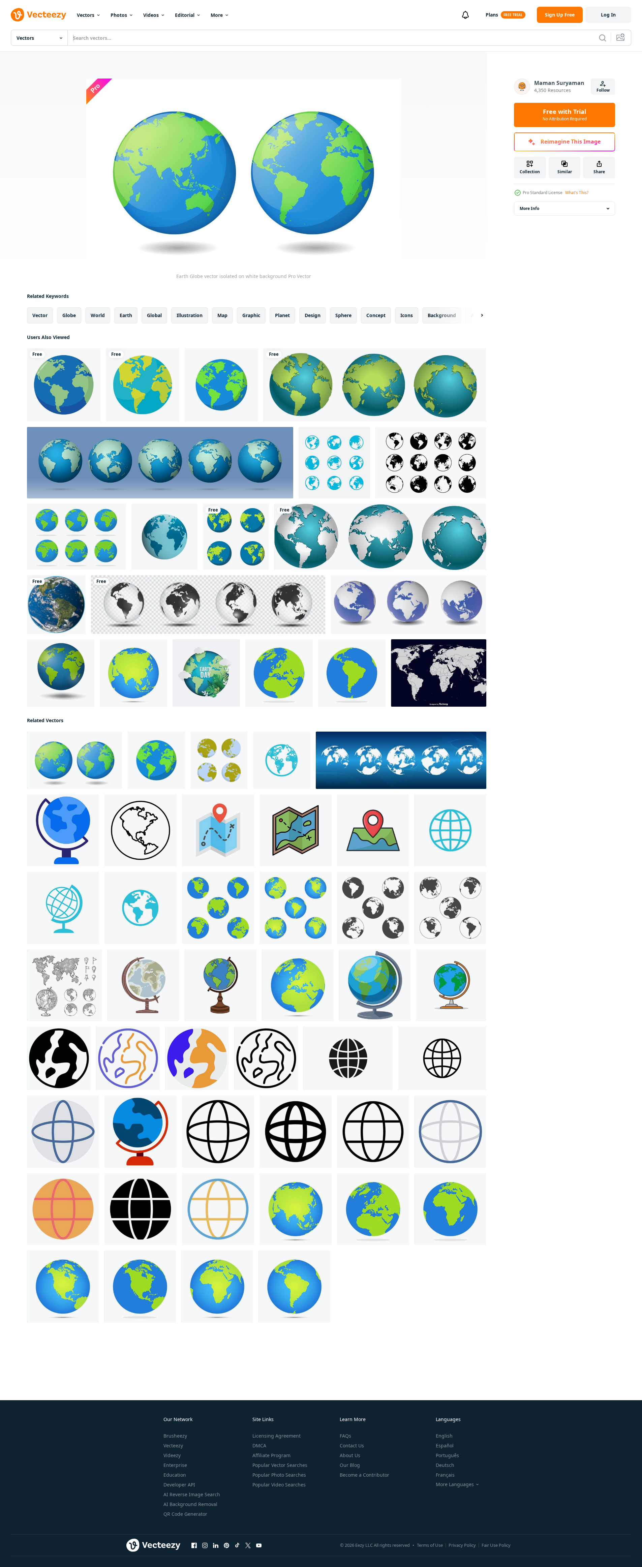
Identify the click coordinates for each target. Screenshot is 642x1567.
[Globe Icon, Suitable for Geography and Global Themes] (140, 830)
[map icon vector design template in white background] (218, 830)
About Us (350, 1455)
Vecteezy (173, 1445)
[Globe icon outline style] (218, 1132)
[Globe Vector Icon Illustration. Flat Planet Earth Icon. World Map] (451, 985)
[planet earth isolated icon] (142, 385)
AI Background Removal (190, 1504)
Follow (603, 90)
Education (174, 1475)
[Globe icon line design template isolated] (442, 1058)
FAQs (345, 1436)
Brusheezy (175, 1436)
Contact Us (352, 1445)
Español (445, 1445)
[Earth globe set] (236, 537)
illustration (190, 315)
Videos (151, 15)
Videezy (172, 1455)
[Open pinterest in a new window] (226, 1545)
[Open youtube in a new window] (259, 1545)
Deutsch (445, 1465)
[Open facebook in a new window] (194, 1545)
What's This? (576, 192)
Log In (608, 14)
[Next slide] (476, 315)
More (217, 15)
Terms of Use (430, 1545)
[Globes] (380, 537)
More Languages (455, 1484)
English (444, 1436)
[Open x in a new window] (248, 1545)
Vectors (85, 15)
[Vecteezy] (38, 15)
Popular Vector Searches (279, 1465)
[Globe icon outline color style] (450, 1132)
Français (445, 1475)
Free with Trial (565, 115)
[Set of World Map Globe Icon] (334, 462)
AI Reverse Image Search (191, 1494)
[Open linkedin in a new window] (215, 1545)
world (98, 315)
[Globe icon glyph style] (295, 1132)
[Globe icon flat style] (63, 1132)
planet (282, 315)
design (312, 315)
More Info (529, 208)
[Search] (603, 38)
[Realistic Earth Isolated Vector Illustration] (56, 604)
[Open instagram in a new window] (205, 1545)
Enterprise (175, 1465)
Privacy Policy (462, 1545)
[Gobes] (375, 385)
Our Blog (350, 1465)
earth (126, 315)
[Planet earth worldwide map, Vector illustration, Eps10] (160, 462)
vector (40, 315)
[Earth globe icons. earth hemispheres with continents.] (401, 760)
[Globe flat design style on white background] (133, 673)
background (442, 315)
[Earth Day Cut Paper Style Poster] (206, 673)
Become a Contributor (364, 1475)
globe (69, 315)
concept (376, 315)
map (222, 315)
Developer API (179, 1484)
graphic (251, 315)
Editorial (184, 15)
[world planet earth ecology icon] (63, 385)
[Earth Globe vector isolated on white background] (221, 385)
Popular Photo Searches (279, 1475)
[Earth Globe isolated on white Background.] (60, 673)
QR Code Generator (185, 1514)
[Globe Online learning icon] (63, 830)
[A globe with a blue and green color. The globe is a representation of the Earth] (375, 985)
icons (406, 315)
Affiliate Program (271, 1455)
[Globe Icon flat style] (140, 1132)
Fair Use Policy (496, 1545)
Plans (492, 14)
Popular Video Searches (279, 1484)
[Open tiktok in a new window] (237, 1545)
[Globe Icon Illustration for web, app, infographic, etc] (59, 1058)
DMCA (259, 1445)
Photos (119, 15)
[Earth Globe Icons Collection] (430, 462)
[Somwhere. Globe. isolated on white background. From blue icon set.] (281, 760)
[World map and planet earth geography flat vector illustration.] (219, 760)
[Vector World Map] (438, 673)
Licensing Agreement (276, 1436)
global (154, 315)
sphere (343, 315)
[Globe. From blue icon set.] (450, 830)
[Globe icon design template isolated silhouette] (348, 1058)
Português (447, 1455)
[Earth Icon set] (76, 537)
